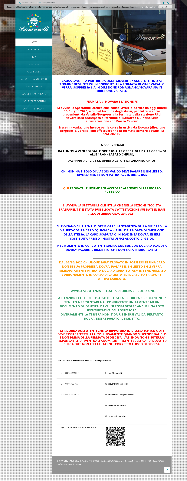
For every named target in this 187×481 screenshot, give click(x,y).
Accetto (165, 7)
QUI (66, 188)
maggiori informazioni (146, 7)
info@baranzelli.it (49, 3)
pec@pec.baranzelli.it (65, 464)
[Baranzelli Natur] (34, 22)
